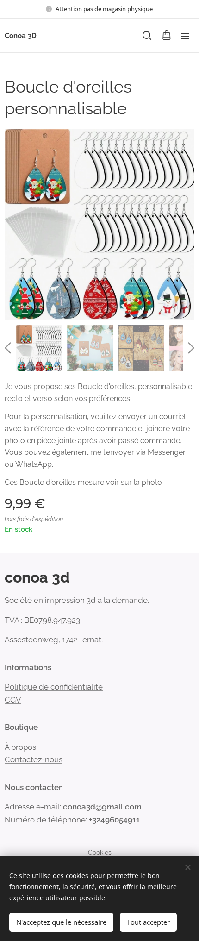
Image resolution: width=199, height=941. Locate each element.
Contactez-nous (33, 759)
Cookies (100, 852)
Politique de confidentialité (54, 686)
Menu (185, 35)
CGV (13, 699)
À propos (20, 747)
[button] (147, 35)
